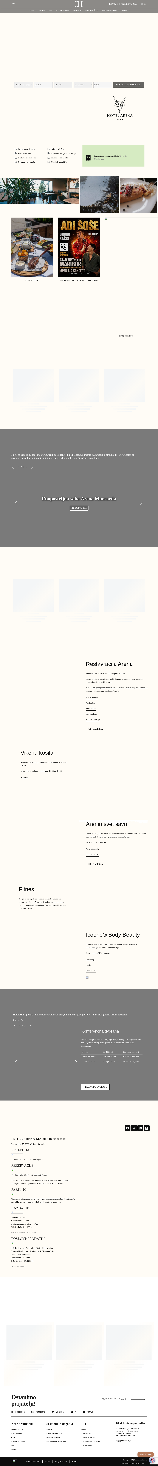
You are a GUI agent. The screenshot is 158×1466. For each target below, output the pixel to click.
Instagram (40, 1412)
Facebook (20, 1412)
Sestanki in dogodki (59, 1423)
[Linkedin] (140, 1128)
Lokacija (31, 10)
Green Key (124, 156)
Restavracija (77, 10)
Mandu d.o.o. (140, 1463)
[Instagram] (134, 1128)
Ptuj (12, 1445)
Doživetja (41, 10)
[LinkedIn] (53, 1412)
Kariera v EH (86, 1433)
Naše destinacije (22, 1423)
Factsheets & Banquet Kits (56, 1441)
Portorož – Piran (17, 1429)
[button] (12, 467)
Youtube (90, 1412)
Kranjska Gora (16, 1433)
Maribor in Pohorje (18, 1441)
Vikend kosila (125, 10)
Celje (13, 1437)
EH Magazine (86, 1441)
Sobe (50, 10)
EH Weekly (97, 1441)
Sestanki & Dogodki (109, 10)
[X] (72, 1412)
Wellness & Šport (91, 10)
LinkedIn (60, 1412)
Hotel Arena (99, 159)
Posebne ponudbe (62, 10)
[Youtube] (84, 1412)
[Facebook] (127, 1128)
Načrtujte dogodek (53, 1437)
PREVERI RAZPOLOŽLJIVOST (128, 85)
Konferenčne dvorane (54, 1433)
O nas (83, 1429)
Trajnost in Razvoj (88, 1437)
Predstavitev (50, 1429)
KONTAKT (113, 4)
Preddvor (14, 1449)
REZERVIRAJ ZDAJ (129, 4)
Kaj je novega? (86, 1445)
